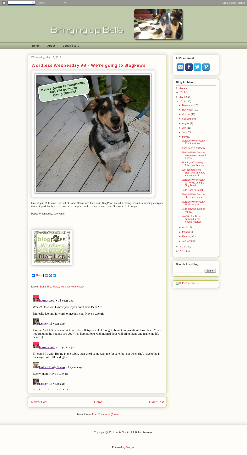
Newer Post (39, 402)
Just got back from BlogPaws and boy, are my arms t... (193, 172)
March (185, 232)
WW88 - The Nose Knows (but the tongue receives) (192, 219)
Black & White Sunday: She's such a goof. (194, 196)
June (185, 132)
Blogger (130, 447)
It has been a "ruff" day (193, 148)
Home (36, 45)
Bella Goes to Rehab (193, 190)
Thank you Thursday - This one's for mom (193, 164)
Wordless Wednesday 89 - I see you (193, 203)
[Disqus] (97, 342)
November (188, 109)
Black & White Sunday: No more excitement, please (194, 155)
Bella (43, 286)
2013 (182, 101)
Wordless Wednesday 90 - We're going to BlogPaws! (193, 182)
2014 (182, 97)
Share (39, 275)
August (186, 123)
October (186, 114)
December (188, 105)
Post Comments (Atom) (105, 414)
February (187, 236)
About (51, 45)
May (184, 137)
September (188, 118)
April (185, 227)
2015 (182, 92)
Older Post (156, 402)
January (186, 241)
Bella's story (71, 45)
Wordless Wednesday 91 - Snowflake (193, 142)
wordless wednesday (72, 286)
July (184, 128)
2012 (182, 246)
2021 (182, 87)
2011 (182, 251)
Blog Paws (53, 286)
